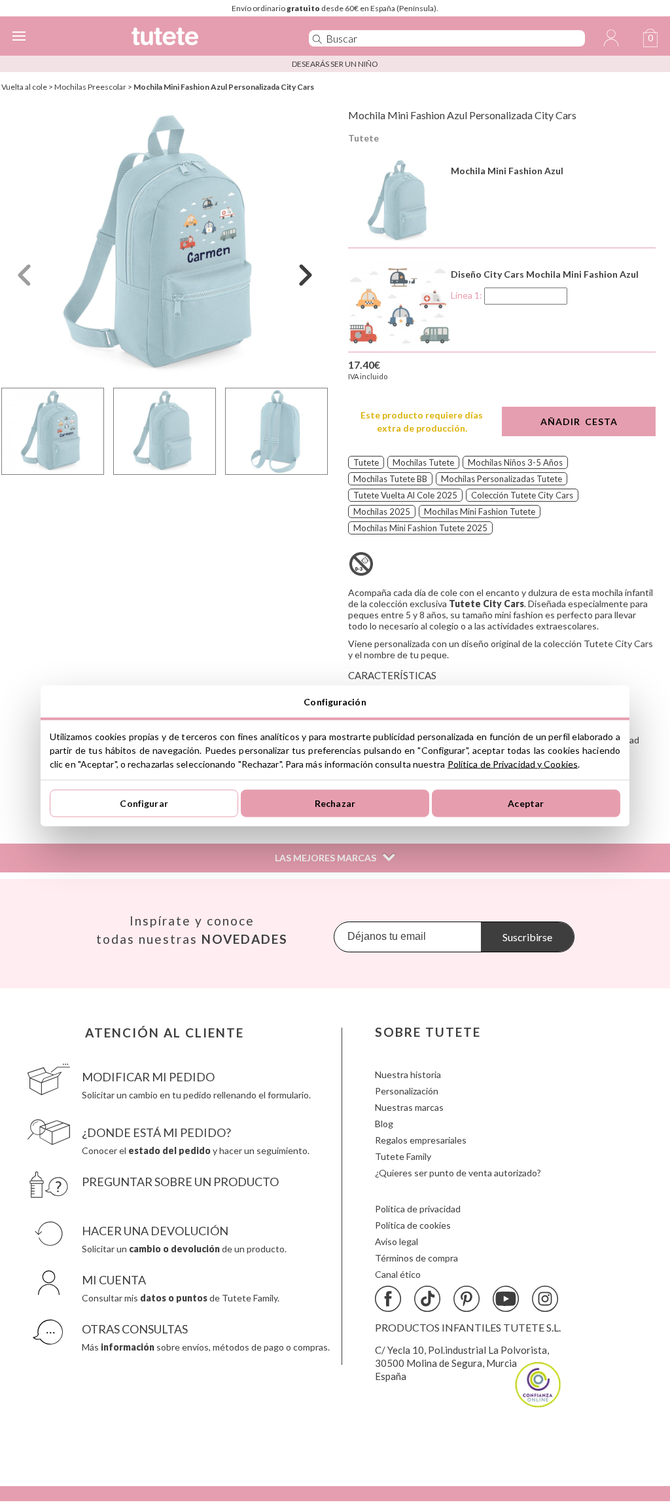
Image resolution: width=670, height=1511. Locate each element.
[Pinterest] (466, 1299)
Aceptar (526, 803)
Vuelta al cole (24, 87)
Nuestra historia (408, 1074)
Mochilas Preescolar (90, 87)
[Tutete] (201, 38)
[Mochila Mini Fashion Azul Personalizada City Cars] (164, 244)
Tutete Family (403, 1156)
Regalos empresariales (421, 1140)
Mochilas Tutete (423, 462)
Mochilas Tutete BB (390, 479)
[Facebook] (388, 1299)
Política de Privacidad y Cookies (513, 763)
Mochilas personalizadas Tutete (501, 479)
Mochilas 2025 (381, 511)
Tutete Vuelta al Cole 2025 (405, 495)
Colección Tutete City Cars (522, 495)
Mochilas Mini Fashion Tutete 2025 (420, 528)
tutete (366, 462)
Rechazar (335, 803)
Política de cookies (413, 1225)
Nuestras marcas (409, 1107)
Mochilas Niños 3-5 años (515, 462)
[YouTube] (506, 1299)
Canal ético (398, 1274)
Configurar (144, 803)
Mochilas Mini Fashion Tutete (479, 511)
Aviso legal (396, 1241)
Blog (384, 1124)
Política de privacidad (418, 1209)
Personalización (406, 1091)
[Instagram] (545, 1299)
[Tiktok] (427, 1299)
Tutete (363, 137)
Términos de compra (416, 1258)
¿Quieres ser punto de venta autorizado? (458, 1173)
